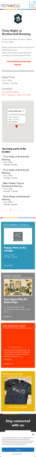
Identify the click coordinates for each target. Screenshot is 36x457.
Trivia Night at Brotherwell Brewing (15, 158)
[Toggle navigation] (32, 6)
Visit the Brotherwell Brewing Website (18, 63)
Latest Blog (12, 276)
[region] (18, 122)
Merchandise (13, 374)
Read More (8, 364)
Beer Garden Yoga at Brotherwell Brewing (13, 185)
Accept (18, 450)
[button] (33, 434)
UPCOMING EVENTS (16, 225)
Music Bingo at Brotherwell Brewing (16, 198)
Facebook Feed (14, 326)
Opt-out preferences (17, 453)
